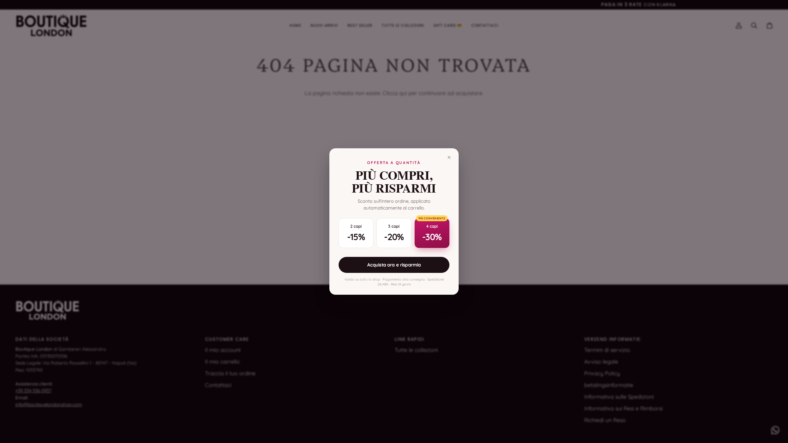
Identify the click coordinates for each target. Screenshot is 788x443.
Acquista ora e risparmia (394, 265)
